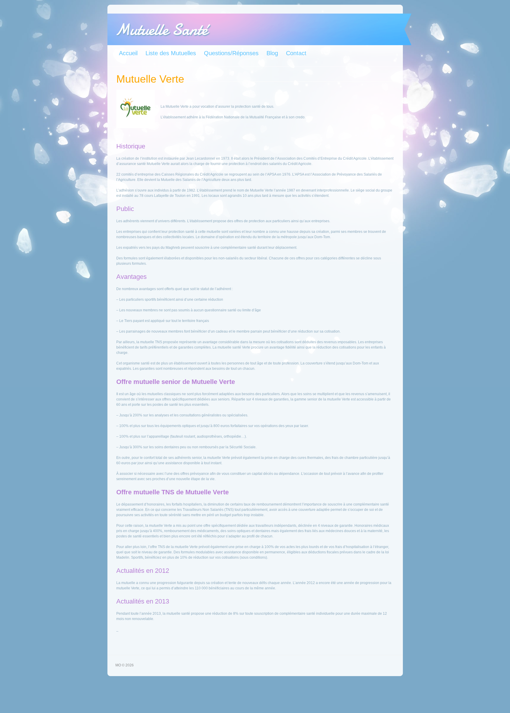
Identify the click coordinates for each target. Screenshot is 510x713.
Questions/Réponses (231, 53)
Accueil (128, 53)
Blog (272, 53)
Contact (296, 53)
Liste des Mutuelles (171, 53)
